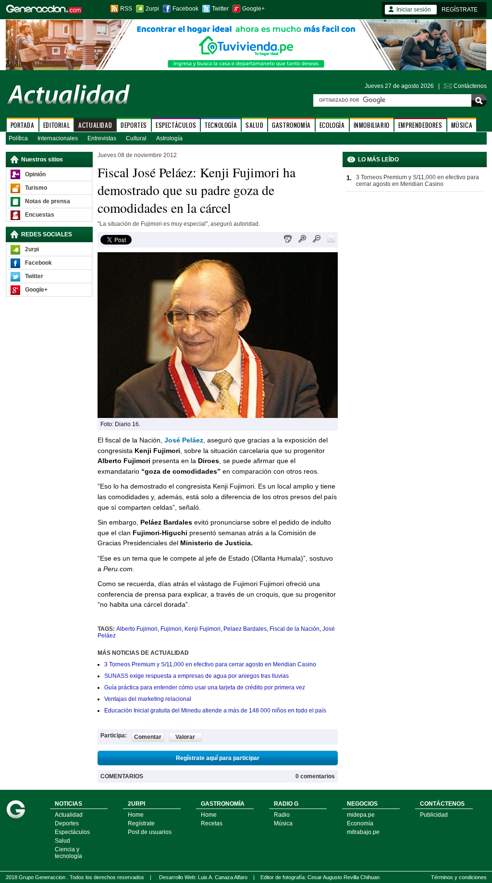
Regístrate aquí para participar (217, 758)
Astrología (169, 138)
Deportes (67, 823)
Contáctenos (470, 86)
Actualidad (69, 814)
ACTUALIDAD (95, 125)
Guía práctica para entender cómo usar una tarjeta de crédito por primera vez (204, 687)
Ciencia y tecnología (68, 852)
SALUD (254, 125)
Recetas (211, 823)
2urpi (152, 8)
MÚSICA (462, 125)
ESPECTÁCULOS (176, 125)
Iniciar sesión (413, 9)
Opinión (35, 174)
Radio (282, 814)
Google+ (253, 8)
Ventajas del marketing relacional (147, 699)
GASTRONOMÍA (291, 125)
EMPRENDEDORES (420, 125)
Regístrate (141, 823)
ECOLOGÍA (332, 125)
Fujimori (171, 628)
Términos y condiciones (459, 877)
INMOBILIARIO (372, 125)
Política (18, 138)
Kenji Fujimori (202, 628)
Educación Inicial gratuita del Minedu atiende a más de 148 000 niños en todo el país (215, 710)
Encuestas (39, 214)
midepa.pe (361, 814)
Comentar (147, 737)
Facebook (185, 8)
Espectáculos (72, 832)
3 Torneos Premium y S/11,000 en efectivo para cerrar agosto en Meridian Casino (210, 664)
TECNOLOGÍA (221, 125)
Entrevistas (101, 138)
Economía (360, 823)
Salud (62, 840)
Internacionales (57, 138)
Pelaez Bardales (245, 628)
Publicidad (434, 814)
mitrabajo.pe (363, 832)
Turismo (36, 187)
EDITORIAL (56, 125)
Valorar (185, 737)
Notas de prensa (47, 201)
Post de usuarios (150, 832)
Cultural (136, 138)
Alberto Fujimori (137, 628)
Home (136, 814)
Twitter (220, 8)
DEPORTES (134, 125)
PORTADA (23, 125)
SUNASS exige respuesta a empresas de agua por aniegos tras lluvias (196, 676)
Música (283, 823)
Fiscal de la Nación (295, 628)
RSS (126, 8)
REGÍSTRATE (460, 9)
